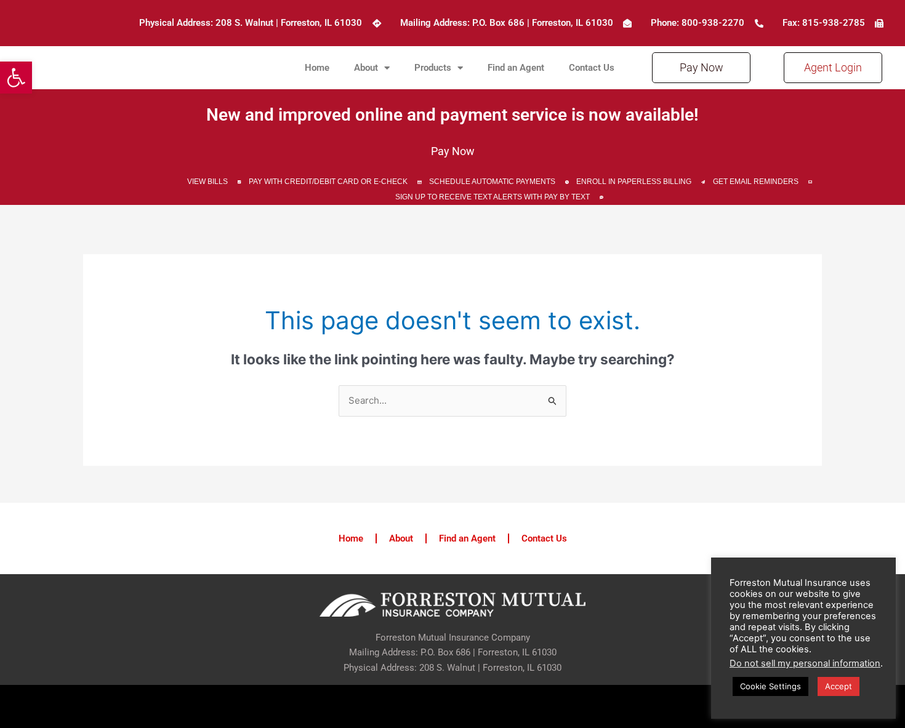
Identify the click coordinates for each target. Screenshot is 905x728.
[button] (16, 78)
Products (432, 67)
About (366, 67)
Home (317, 67)
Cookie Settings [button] (770, 686)
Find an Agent (516, 67)
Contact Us (591, 67)
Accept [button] (838, 686)
